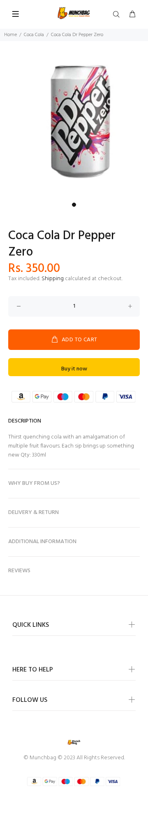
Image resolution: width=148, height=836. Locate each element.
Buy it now (74, 369)
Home (10, 35)
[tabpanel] (74, 125)
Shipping (53, 278)
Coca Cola (34, 35)
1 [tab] (74, 205)
